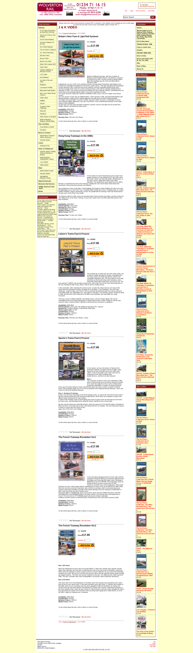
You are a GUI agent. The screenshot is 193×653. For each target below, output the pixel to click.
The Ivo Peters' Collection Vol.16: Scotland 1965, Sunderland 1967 (143, 94)
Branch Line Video (45, 61)
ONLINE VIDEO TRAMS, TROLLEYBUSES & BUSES (48, 153)
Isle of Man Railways (46, 47)
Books (40, 191)
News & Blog (141, 66)
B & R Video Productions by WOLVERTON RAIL (48, 31)
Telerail (42, 103)
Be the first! (86, 131)
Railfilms (42, 100)
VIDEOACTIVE (44, 146)
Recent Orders (140, 11)
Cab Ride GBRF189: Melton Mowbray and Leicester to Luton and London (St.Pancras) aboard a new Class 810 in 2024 (145, 231)
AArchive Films (44, 55)
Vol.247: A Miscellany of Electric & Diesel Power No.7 (145, 174)
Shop (60, 33)
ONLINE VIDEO (45, 140)
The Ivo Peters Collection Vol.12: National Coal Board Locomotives (144, 312)
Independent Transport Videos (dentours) (47, 136)
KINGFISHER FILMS (46, 171)
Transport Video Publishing (45, 107)
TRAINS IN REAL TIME (144, 44)
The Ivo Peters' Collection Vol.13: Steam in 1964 (146, 157)
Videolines (43, 114)
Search (139, 27)
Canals (40, 143)
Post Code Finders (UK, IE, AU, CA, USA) (145, 59)
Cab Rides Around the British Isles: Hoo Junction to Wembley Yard (145, 357)
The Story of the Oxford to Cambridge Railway (145, 632)
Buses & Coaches (44, 132)
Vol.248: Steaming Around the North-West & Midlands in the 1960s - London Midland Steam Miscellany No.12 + (145, 112)
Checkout (151, 6)
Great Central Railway (47, 39)
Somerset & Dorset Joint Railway (48, 35)
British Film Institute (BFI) (48, 64)
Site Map (153, 646)
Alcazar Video (44, 58)
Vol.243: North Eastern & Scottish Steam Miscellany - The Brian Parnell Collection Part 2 (146, 269)
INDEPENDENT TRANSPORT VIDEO (47, 158)
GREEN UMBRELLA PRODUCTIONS (46, 70)
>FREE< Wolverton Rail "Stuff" (46, 187)
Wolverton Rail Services (46, 184)
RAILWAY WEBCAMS (144, 53)
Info (126, 11)
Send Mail (151, 11)
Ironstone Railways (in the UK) (47, 43)
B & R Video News (143, 41)
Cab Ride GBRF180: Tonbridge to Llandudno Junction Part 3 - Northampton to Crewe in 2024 (145, 250)
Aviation (140, 50)
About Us (140, 69)
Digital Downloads (44, 181)
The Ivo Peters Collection (48, 50)
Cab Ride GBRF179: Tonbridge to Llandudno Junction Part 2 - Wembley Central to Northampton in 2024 (145, 287)
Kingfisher (43, 84)
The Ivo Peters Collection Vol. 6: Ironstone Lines (143, 441)
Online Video (44, 98)
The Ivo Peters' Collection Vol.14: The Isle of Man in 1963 (145, 213)
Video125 (43, 111)
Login (131, 11)
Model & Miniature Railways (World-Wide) (47, 120)
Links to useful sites (144, 47)
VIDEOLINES (44, 165)
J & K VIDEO (44, 162)
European (43, 130)
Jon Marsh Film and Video (46, 81)
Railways (41, 27)
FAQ (138, 63)
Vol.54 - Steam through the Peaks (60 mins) (145, 589)
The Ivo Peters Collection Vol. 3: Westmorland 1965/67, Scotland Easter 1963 (145, 572)
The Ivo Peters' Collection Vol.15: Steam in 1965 (146, 136)
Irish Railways (44, 77)
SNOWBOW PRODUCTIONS (45, 177)
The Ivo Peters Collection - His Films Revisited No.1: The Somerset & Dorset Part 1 (146, 531)
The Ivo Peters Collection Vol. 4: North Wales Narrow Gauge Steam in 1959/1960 (145, 480)
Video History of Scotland (48, 116)
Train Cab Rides (43, 124)
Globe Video (44, 67)
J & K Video (43, 74)
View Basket (144, 6)
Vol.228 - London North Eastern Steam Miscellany (145, 456)
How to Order (141, 56)
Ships (40, 168)
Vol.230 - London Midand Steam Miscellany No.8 (146, 399)
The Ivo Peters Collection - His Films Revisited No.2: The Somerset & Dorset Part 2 (146, 506)
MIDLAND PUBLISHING (47, 90)
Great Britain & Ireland (47, 127)
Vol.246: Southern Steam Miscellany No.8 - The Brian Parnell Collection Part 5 (146, 190)
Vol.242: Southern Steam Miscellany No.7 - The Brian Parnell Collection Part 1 (146, 376)
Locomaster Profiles (46, 87)
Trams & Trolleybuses (45, 149)
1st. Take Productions (47, 52)
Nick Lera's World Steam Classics (48, 94)
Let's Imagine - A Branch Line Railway (146, 611)
